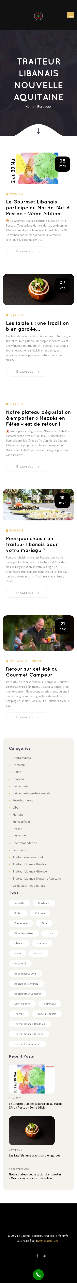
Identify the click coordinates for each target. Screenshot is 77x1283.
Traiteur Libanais (46, 1014)
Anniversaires (22, 758)
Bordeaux (44, 107)
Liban (16, 807)
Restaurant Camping (26, 983)
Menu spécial (21, 822)
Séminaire (50, 1004)
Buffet (17, 772)
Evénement (20, 786)
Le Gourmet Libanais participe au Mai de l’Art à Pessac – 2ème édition (37, 208)
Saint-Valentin (22, 1004)
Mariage (18, 814)
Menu (17, 953)
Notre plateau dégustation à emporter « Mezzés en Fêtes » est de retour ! (38, 418)
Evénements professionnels (32, 793)
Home (29, 107)
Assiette (19, 903)
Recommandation (25, 843)
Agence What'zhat (48, 1241)
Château (18, 779)
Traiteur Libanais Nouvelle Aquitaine (37, 878)
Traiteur (18, 1014)
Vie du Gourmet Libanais (29, 886)
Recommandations (25, 973)
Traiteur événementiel (28, 857)
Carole (18, 194)
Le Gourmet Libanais (27, 661)
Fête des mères (23, 800)
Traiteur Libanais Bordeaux (31, 864)
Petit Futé (19, 836)
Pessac (17, 829)
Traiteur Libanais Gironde (30, 871)
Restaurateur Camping (27, 993)
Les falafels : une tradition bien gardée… (36, 1155)
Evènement (21, 923)
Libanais (19, 943)
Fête (44, 923)
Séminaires (20, 850)
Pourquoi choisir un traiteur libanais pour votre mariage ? (32, 544)
